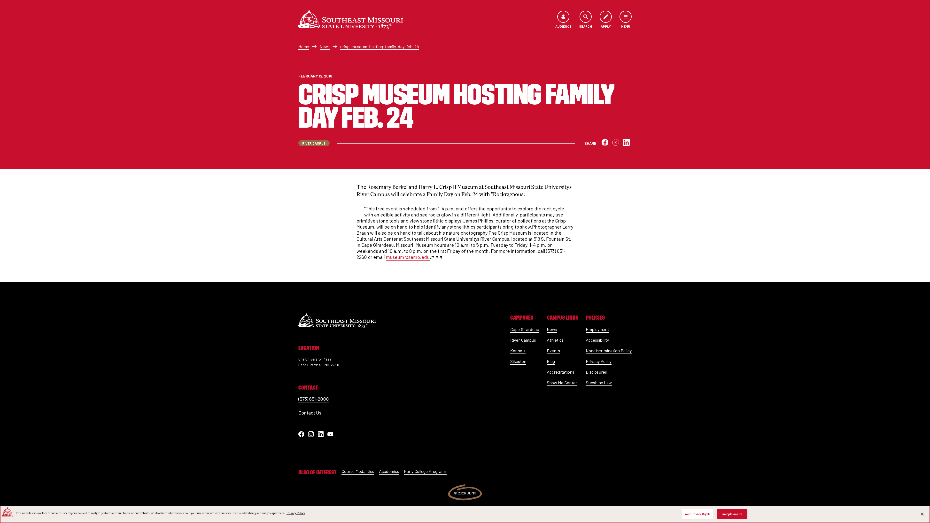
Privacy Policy (599, 361)
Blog (551, 361)
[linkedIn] (321, 434)
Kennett (518, 350)
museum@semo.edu (408, 257)
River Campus (523, 340)
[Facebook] (301, 434)
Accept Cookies (732, 514)
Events (553, 350)
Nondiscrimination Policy (609, 350)
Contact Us (309, 412)
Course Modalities (357, 471)
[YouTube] (330, 434)
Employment (597, 329)
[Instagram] (311, 434)
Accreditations (560, 372)
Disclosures (596, 372)
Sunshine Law (599, 382)
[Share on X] (615, 142)
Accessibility (597, 340)
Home (303, 46)
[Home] (350, 20)
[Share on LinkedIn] (626, 142)
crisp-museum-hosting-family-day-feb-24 (379, 46)
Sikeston (518, 361)
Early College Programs (425, 471)
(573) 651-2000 (313, 399)
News (325, 46)
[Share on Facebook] (605, 142)
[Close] (922, 514)
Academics (389, 471)
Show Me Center (562, 382)
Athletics (555, 340)
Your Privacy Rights (697, 514)
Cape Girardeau (524, 329)
